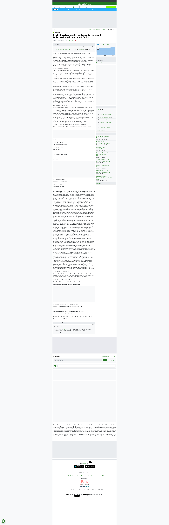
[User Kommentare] (3, 521)
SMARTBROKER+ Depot (110, 7)
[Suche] (114, 4)
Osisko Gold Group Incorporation (63, 49)
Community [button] (68, 7)
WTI (83, 1)
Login (105, 360)
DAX (59, 1)
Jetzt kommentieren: (71, 40)
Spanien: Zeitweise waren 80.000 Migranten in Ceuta (111, 117)
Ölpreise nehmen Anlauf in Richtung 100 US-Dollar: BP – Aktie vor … (104, 178)
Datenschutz (105, 475)
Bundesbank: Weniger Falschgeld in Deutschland (110, 119)
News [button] (76, 7)
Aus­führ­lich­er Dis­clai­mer (66, 437)
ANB (88, 475)
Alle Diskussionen (102, 130)
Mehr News (99, 183)
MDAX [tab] (108, 44)
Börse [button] (61, 7)
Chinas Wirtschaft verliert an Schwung (108, 112)
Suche (88, 7)
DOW (72, 1)
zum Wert (99, 62)
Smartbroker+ (67, 329)
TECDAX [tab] (103, 44)
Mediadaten (71, 475)
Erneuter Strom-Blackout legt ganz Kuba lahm (110, 125)
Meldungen (98, 29)
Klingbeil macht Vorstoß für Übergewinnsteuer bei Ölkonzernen (102, 154)
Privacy (98, 475)
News (93, 29)
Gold (94, 1)
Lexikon (77, 475)
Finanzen (83, 475)
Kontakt (93, 475)
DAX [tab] (98, 44)
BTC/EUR (108, 1)
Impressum (63, 475)
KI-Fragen (82, 7)
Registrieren (111, 360)
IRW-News (104, 29)
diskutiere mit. (67, 322)
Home (56, 7)
